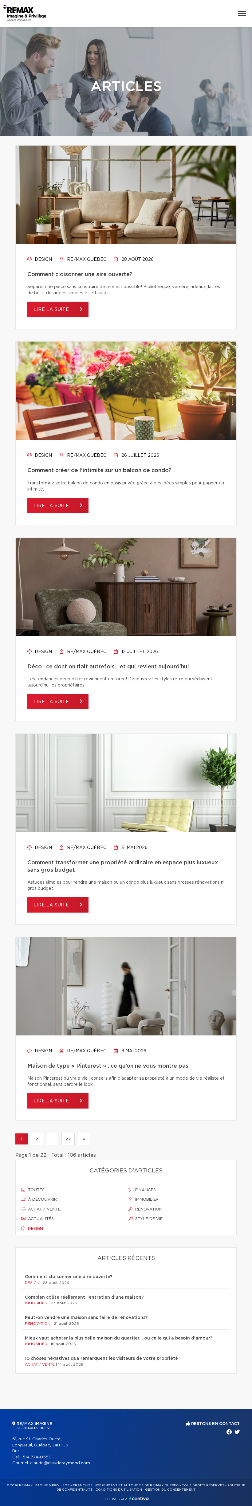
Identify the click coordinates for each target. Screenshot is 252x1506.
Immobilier (146, 1200)
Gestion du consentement (170, 1489)
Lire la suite (52, 309)
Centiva (139, 1498)
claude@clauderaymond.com (60, 1463)
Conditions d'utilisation (119, 1489)
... (52, 1139)
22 (68, 1139)
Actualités (40, 1219)
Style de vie (148, 1219)
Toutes (36, 1190)
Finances (145, 1190)
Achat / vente (44, 1209)
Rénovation (148, 1209)
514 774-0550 (37, 1457)
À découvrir (42, 1200)
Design (42, 259)
